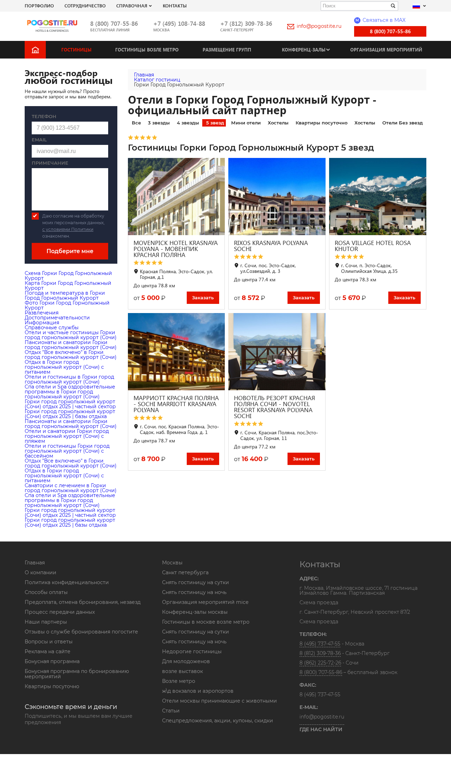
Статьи (171, 711)
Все (136, 123)
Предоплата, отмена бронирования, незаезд (83, 602)
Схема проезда (318, 603)
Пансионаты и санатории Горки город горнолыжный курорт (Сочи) (71, 344)
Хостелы (278, 123)
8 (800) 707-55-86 (114, 23)
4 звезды (188, 123)
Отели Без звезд (402, 123)
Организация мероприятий (386, 50)
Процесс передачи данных (60, 612)
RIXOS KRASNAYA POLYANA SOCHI (271, 246)
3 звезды (159, 123)
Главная (35, 562)
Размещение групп (227, 50)
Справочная (131, 5)
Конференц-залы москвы (195, 612)
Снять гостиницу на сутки (195, 582)
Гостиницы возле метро (147, 50)
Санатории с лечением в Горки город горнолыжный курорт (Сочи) (71, 488)
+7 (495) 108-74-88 (179, 23)
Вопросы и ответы (49, 641)
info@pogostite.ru (319, 26)
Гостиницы (76, 50)
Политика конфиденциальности (67, 582)
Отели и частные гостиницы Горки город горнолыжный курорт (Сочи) (71, 335)
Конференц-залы (304, 50)
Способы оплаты (46, 592)
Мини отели (246, 123)
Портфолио (39, 5)
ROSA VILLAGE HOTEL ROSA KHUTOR (373, 246)
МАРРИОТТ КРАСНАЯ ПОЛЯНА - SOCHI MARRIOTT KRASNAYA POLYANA (176, 404)
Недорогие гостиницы (192, 651)
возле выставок (182, 671)
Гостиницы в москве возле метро (205, 622)
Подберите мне (70, 251)
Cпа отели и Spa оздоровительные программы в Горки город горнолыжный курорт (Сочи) (70, 392)
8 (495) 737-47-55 (319, 644)
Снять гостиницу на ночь (194, 592)
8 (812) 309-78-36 (320, 653)
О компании (40, 572)
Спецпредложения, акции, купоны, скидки (217, 720)
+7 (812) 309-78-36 (246, 23)
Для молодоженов (186, 661)
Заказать (203, 297)
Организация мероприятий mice (205, 602)
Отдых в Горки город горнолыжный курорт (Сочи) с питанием (64, 367)
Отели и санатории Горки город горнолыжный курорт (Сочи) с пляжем (67, 436)
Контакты (175, 5)
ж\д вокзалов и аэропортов (198, 691)
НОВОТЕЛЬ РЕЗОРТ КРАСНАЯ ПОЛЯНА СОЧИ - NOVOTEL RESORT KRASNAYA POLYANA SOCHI (274, 407)
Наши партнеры (46, 622)
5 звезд (215, 123)
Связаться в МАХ (381, 20)
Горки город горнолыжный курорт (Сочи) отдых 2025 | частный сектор (70, 404)
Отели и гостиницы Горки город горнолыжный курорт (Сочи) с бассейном (67, 451)
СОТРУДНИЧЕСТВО (85, 5)
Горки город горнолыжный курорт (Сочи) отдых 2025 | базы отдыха (70, 414)
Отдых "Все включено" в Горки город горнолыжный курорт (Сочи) (71, 354)
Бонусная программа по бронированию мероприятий (77, 674)
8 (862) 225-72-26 (320, 663)
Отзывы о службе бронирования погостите (81, 632)
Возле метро (178, 681)
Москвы (172, 562)
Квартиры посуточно (321, 123)
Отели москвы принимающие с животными (219, 701)
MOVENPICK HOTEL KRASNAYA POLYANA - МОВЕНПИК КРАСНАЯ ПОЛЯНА (176, 249)
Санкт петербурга (185, 572)
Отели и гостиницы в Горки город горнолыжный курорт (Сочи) (69, 379)
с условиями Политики (67, 229)
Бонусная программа (52, 661)
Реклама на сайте (47, 651)
